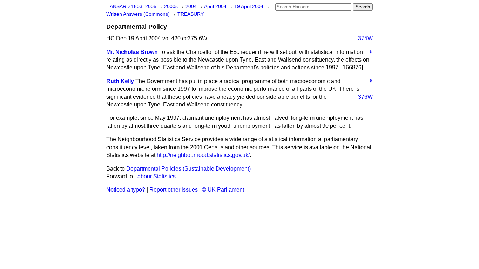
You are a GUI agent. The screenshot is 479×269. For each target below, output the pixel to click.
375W (365, 38)
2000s (171, 6)
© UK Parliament (223, 190)
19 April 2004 (249, 6)
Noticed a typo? (125, 190)
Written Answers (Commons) (138, 14)
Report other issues (173, 190)
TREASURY (190, 14)
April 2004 (216, 6)
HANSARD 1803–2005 (131, 6)
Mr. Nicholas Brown (132, 52)
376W (365, 97)
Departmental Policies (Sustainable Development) (188, 169)
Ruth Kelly (120, 81)
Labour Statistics (155, 176)
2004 (191, 6)
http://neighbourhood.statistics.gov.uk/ (203, 155)
